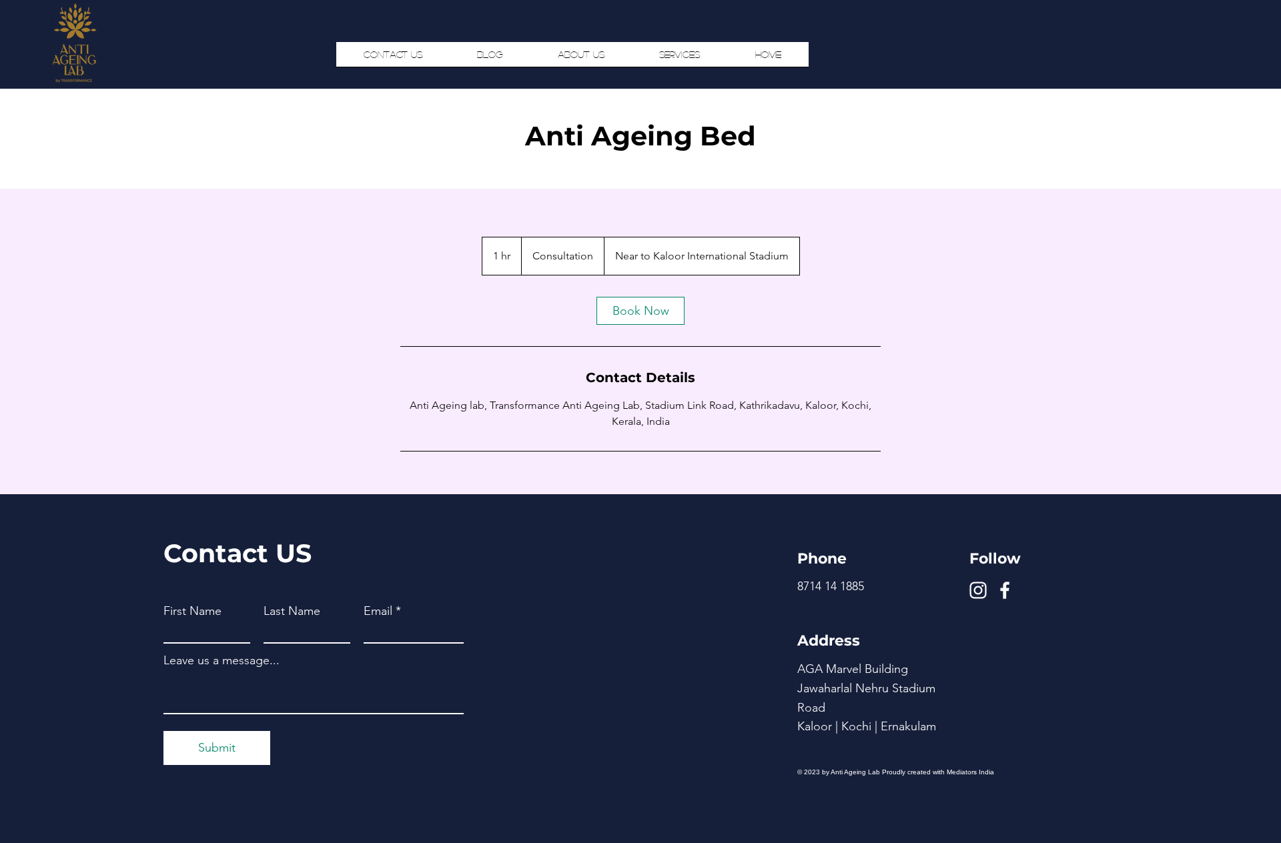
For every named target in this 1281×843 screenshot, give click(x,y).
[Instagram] (978, 590)
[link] (640, 311)
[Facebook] (1004, 590)
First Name (192, 611)
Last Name (292, 611)
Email (378, 611)
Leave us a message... (221, 660)
